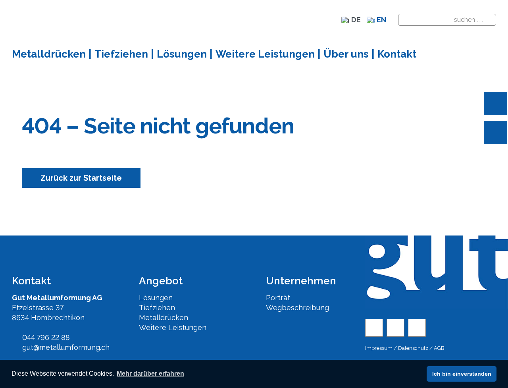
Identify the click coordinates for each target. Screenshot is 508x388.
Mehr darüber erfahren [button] (150, 373)
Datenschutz (413, 348)
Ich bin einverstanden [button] (461, 374)
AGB (439, 348)
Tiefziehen (157, 307)
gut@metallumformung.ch (65, 347)
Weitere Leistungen (172, 327)
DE (356, 19)
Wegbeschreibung (297, 307)
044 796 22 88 (45, 337)
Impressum (379, 348)
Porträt (278, 297)
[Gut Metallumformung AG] (417, 328)
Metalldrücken (163, 317)
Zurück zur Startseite (81, 178)
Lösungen (156, 297)
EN (381, 19)
